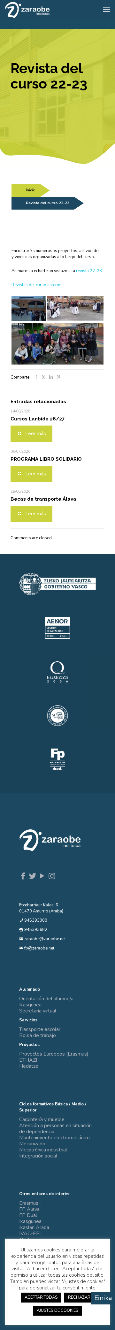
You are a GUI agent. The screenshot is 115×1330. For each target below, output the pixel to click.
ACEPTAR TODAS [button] (41, 1297)
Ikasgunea (30, 1004)
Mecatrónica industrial (43, 1149)
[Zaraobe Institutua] (27, 10)
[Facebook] (23, 876)
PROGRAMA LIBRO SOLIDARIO (46, 459)
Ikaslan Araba (34, 1227)
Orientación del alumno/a (46, 998)
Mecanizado (32, 1143)
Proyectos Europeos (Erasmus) (53, 1053)
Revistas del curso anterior (37, 285)
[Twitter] (32, 876)
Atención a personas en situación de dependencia (55, 1128)
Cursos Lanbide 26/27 (38, 419)
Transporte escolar (39, 1029)
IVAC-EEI (30, 1233)
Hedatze (28, 1066)
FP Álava (29, 1209)
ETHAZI (28, 1060)
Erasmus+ (30, 1203)
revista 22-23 (89, 271)
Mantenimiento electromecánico (54, 1137)
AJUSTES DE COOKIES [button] (57, 1310)
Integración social (38, 1155)
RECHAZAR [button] (79, 1297)
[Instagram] (52, 876)
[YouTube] (42, 876)
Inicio (30, 190)
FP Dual (28, 1215)
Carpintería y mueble (42, 1119)
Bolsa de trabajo (37, 1035)
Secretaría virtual (37, 1010)
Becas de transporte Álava (43, 499)
